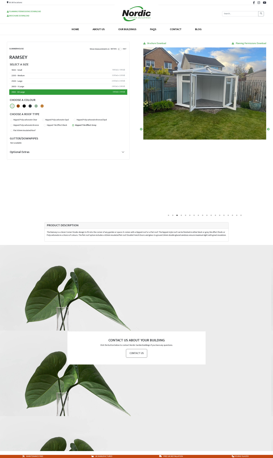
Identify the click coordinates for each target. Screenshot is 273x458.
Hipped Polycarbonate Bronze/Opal (91, 119)
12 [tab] (215, 215)
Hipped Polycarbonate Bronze (26, 125)
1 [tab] (168, 215)
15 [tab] (228, 215)
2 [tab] (172, 215)
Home (75, 29)
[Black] (24, 106)
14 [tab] (224, 215)
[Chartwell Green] (36, 106)
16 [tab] (232, 215)
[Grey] (30, 106)
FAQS (153, 29)
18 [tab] (241, 215)
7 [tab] (194, 215)
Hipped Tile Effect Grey (85, 125)
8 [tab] (198, 215)
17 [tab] (236, 215)
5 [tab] (185, 215)
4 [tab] (181, 215)
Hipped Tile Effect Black (56, 125)
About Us (99, 29)
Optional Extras (19, 151)
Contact (175, 29)
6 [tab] (189, 215)
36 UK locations (15, 2)
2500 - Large (68, 81)
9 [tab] (202, 215)
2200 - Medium (68, 75)
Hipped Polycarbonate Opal (57, 119)
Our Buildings (127, 29)
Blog (198, 29)
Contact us (137, 353)
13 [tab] (219, 215)
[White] (12, 106)
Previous (141, 129)
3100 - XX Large (68, 92)
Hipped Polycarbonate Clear (25, 119)
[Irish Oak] (42, 106)
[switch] (120, 49)
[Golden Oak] (18, 106)
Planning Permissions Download (25, 11)
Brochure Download (19, 15)
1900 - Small (68, 70)
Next (268, 129)
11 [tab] (211, 215)
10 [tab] (206, 215)
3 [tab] (177, 215)
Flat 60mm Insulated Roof (24, 130)
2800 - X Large (68, 86)
